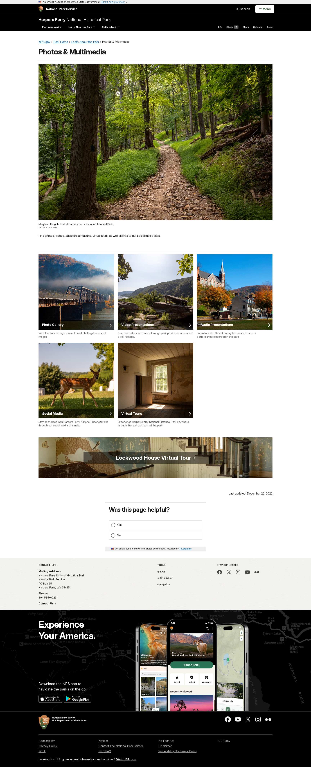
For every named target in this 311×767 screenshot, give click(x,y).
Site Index (166, 577)
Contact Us (46, 603)
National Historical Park (75, 19)
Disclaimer (165, 746)
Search (244, 9)
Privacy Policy (48, 746)
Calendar (258, 27)
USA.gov (224, 741)
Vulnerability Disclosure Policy (177, 751)
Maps (246, 27)
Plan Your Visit (50, 27)
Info (220, 27)
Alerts (231, 27)
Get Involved (109, 27)
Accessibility (47, 741)
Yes (119, 524)
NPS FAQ (104, 751)
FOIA (42, 751)
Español (165, 584)
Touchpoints (185, 548)
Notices (103, 741)
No (119, 535)
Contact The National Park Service (121, 746)
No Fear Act (166, 741)
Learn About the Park (80, 27)
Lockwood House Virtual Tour (153, 457)
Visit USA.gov (126, 759)
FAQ (162, 571)
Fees (269, 27)
